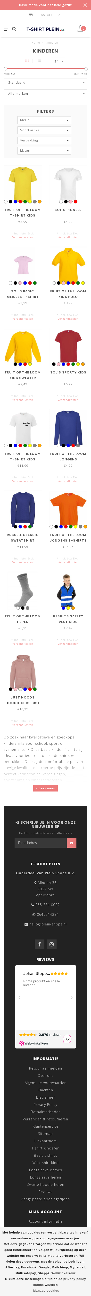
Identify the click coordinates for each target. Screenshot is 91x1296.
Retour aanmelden (45, 1068)
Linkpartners (45, 1141)
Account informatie (46, 1221)
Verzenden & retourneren (45, 1119)
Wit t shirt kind (46, 1162)
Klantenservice (45, 1126)
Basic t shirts (45, 1155)
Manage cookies (46, 1290)
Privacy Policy (45, 1104)
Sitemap (45, 1133)
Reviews (45, 1191)
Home (36, 42)
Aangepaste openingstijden (45, 1199)
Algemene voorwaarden (45, 1082)
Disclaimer (45, 1097)
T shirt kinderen (45, 1148)
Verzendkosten (22, 237)
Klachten (45, 1090)
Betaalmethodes (45, 1112)
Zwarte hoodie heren (45, 1184)
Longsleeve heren (45, 1177)
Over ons (46, 1075)
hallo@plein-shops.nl (48, 924)
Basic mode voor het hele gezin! (45, 5)
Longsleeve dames (45, 1170)
